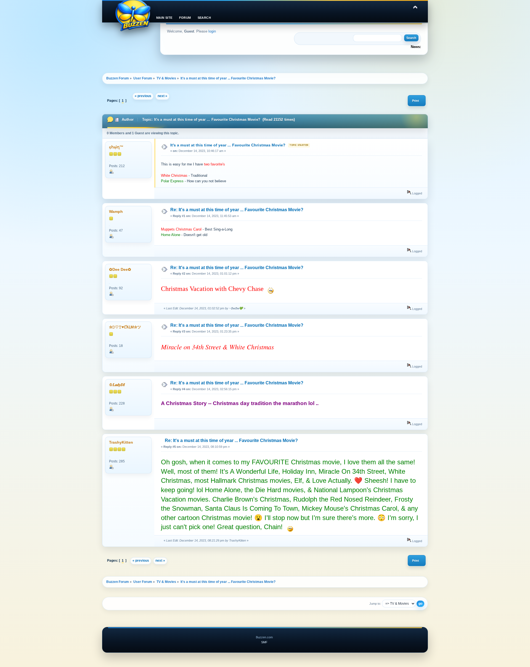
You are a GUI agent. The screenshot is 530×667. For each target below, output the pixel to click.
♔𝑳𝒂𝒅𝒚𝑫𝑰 (117, 385)
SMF (264, 642)
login (212, 31)
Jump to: (375, 603)
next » (162, 96)
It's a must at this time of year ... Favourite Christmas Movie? (227, 145)
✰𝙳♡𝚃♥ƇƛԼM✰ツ (125, 327)
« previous (143, 96)
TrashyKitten (121, 442)
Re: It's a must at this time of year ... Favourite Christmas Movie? (236, 209)
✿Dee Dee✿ (120, 269)
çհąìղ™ (116, 147)
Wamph (116, 212)
